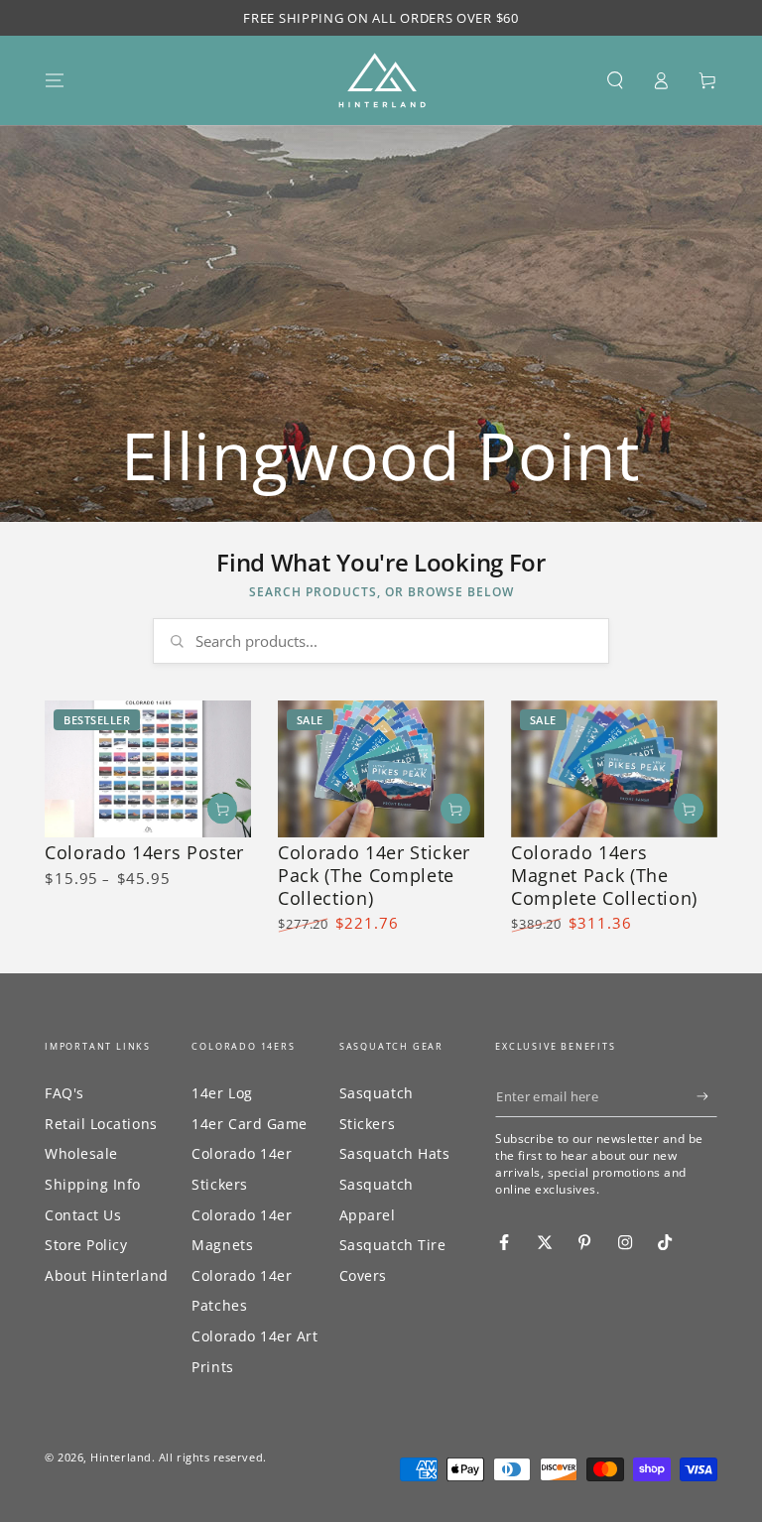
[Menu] (55, 80)
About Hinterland (107, 1275)
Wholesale (81, 1153)
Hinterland (120, 1457)
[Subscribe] (707, 1096)
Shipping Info (93, 1184)
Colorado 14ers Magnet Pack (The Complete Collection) (604, 875)
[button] (614, 80)
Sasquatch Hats (394, 1153)
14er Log (221, 1092)
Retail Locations (101, 1123)
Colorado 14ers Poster (144, 852)
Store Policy (86, 1244)
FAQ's (64, 1092)
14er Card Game (249, 1123)
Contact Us (83, 1214)
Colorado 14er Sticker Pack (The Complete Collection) (374, 875)
